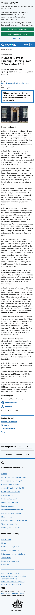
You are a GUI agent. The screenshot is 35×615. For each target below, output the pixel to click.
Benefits (4, 474)
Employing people (7, 506)
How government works (10, 561)
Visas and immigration (9, 524)
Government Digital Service (11, 584)
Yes (21, 447)
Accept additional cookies (17, 29)
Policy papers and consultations (13, 554)
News (3, 543)
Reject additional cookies (17, 34)
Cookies (17, 573)
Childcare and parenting (10, 484)
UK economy (5, 425)
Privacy (9, 573)
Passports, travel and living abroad (14, 520)
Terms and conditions (9, 579)
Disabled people (7, 495)
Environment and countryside (12, 510)
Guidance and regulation (10, 547)
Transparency (6, 558)
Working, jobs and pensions (11, 528)
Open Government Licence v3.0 (12, 593)
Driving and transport (9, 499)
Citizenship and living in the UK (12, 488)
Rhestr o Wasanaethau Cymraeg (13, 581)
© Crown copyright (17, 610)
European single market (9, 421)
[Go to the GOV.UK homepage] (8, 44)
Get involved (5, 565)
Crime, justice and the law (10, 492)
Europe (9, 49)
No (29, 447)
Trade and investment (8, 428)
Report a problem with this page (17, 454)
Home (3, 49)
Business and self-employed (11, 481)
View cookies (17, 39)
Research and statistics (10, 550)
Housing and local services (11, 513)
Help (3, 573)
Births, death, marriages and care (13, 477)
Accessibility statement (10, 576)
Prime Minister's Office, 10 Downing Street (15, 83)
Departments (6, 539)
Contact (23, 576)
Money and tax (6, 517)
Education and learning (9, 502)
